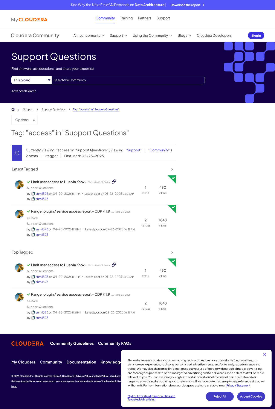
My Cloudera (23, 361)
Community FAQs (114, 343)
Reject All (220, 396)
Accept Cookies (251, 396)
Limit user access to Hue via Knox (71, 181)
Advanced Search (23, 91)
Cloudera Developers (214, 35)
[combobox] (128, 80)
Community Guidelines (72, 343)
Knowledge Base (116, 361)
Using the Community (150, 35)
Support (163, 18)
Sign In (256, 35)
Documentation (81, 361)
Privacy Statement (238, 385)
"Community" (159, 150)
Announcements (86, 35)
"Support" (134, 150)
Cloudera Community (35, 35)
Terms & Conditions (63, 376)
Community (105, 18)
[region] (196, 378)
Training (126, 18)
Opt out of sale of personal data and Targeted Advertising (152, 397)
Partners (144, 18)
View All (94, 169)
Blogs (182, 35)
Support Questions (54, 109)
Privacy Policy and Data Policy (92, 376)
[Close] (264, 354)
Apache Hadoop (29, 381)
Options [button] (22, 119)
